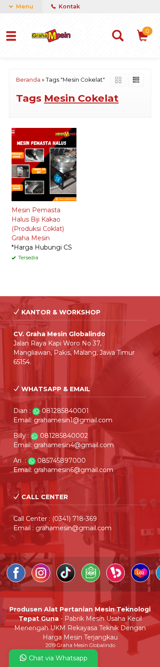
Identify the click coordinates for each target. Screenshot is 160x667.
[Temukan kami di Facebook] (17, 580)
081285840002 (64, 436)
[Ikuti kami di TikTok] (66, 580)
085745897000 (61, 461)
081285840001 (65, 411)
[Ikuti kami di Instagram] (42, 580)
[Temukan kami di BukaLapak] (116, 580)
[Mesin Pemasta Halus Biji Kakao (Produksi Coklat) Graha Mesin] (44, 164)
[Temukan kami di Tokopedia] (91, 580)
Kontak (68, 6)
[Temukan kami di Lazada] (141, 580)
